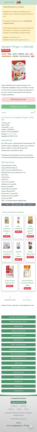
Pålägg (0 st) (18, 381)
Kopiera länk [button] (18, 204)
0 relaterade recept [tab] (10, 299)
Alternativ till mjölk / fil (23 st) (18, 317)
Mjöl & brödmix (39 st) (19, 368)
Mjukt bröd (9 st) (18, 372)
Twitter (26, 409)
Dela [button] (7, 204)
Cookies (22, 413)
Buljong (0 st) (18, 326)
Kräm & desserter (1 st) (18, 358)
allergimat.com (23, 418)
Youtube (19, 409)
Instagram (14, 406)
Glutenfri (4, 54)
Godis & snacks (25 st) (18, 331)
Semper (11, 127)
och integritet (28, 413)
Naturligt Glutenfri (6, 56)
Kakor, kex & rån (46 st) (18, 345)
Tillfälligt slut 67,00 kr (18, 106)
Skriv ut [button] (30, 204)
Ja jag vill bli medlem (18, 402)
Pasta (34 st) (19, 386)
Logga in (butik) (9, 2)
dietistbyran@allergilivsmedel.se (18, 40)
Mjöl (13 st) (18, 363)
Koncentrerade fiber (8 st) (18, 354)
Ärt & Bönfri (15, 56)
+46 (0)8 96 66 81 (14, 37)
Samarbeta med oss (18, 415)
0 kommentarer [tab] (27, 299)
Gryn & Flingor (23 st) (18, 335)
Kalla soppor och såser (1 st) (18, 349)
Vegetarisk (21, 54)
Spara (32, 113)
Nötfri (32, 56)
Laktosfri (15, 54)
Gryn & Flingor (12, 134)
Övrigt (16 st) (18, 377)
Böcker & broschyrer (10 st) (18, 322)
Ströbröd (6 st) (18, 391)
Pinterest (11, 409)
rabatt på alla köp (18, 99)
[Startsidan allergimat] (18, 2)
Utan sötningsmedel (25, 56)
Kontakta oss (16, 413)
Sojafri (31, 54)
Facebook (23, 406)
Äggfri (26, 54)
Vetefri (9, 54)
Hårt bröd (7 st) (18, 340)
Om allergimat (8, 413)
